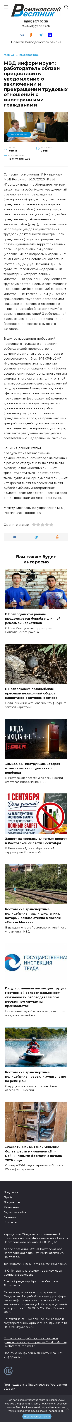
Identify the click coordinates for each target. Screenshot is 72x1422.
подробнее (22, 1403)
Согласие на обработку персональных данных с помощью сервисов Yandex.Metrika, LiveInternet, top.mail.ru (35, 1342)
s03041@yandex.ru (36, 26)
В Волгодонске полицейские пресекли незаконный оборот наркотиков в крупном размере (31, 693)
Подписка (11, 1192)
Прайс (8, 1197)
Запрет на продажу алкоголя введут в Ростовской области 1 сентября (36, 841)
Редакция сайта (15, 1212)
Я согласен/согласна (37, 1416)
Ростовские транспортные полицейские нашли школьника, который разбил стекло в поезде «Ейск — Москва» (33, 915)
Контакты (10, 1222)
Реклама (10, 1217)
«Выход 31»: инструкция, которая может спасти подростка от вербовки (32, 768)
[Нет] (67, 1408)
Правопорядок (18, 134)
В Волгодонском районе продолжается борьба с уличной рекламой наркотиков (33, 618)
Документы (12, 1202)
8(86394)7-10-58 (36, 21)
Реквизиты (11, 1207)
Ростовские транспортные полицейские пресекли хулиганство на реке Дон (35, 1076)
